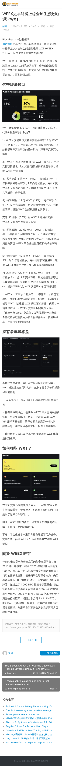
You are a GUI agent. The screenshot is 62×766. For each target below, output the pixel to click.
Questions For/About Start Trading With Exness (30, 730)
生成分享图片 (51, 653)
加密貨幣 (7, 43)
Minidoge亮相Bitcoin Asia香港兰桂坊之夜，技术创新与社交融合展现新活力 (30, 734)
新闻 (43, 26)
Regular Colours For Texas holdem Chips (27, 726)
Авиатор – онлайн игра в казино (23, 714)
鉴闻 (4, 26)
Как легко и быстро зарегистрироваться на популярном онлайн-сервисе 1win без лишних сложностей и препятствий (30, 742)
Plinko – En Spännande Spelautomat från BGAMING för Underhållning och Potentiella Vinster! (30, 722)
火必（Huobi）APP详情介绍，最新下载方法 (28, 738)
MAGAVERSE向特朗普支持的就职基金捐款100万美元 (30, 718)
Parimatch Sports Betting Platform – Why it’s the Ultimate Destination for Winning (30, 706)
